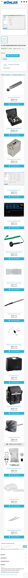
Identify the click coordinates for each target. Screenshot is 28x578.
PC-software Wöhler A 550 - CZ (14, 190)
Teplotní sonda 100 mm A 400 (14, 313)
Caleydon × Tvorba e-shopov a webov (9, 574)
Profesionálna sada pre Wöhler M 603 (14, 128)
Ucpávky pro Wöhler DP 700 (14, 437)
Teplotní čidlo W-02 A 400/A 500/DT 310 (14, 252)
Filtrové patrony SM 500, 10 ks (14, 97)
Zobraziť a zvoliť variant (14, 444)
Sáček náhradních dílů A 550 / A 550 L (14, 468)
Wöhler (2, 567)
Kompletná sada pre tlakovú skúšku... (14, 344)
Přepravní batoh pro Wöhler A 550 (14, 406)
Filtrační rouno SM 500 (14, 499)
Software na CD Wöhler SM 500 (14, 221)
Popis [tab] (5, 64)
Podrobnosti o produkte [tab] (14, 64)
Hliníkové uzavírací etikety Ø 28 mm (14, 283)
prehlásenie (22, 549)
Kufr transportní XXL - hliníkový (14, 159)
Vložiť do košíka (12, 56)
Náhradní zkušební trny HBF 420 (14, 530)
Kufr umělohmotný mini (14, 375)
